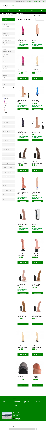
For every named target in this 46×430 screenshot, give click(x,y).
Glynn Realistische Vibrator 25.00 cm (36, 131)
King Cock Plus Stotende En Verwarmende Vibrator (37, 254)
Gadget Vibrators (5, 28)
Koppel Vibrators (5, 37)
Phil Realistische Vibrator (36, 39)
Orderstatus (37, 401)
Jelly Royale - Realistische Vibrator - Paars (23, 131)
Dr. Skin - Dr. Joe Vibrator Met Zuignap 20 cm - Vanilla (22, 223)
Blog (4, 401)
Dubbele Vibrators (6, 26)
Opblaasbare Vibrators (6, 47)
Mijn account (35, 1)
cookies (25, 428)
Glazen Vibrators (5, 31)
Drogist (26, 10)
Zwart (6, 107)
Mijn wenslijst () (41, 1)
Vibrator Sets (5, 73)
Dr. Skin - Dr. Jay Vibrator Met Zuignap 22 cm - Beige (22, 285)
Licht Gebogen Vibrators (7, 40)
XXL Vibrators (5, 79)
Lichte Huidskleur (6, 54)
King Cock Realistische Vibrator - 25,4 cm (23, 193)
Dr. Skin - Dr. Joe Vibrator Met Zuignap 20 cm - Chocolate (37, 162)
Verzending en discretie (16, 403)
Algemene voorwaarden (16, 426)
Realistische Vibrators (7, 51)
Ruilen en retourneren (15, 406)
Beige (6, 112)
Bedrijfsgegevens (6, 400)
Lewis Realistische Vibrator (22, 101)
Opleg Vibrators (5, 49)
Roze (6, 103)
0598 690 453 (17, 417)
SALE (41, 10)
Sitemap (37, 402)
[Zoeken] (25, 6)
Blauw (6, 98)
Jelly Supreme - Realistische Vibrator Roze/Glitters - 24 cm (22, 70)
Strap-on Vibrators (6, 66)
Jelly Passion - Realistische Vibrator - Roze (23, 39)
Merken (4, 404)
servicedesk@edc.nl (17, 419)
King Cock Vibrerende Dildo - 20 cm (22, 254)
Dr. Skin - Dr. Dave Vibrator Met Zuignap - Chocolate (23, 162)
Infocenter (26, 402)
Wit (6, 105)
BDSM (32, 10)
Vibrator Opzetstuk (6, 70)
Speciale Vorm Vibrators (7, 64)
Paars (6, 100)
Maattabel (26, 401)
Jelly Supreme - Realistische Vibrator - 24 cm (37, 70)
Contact (26, 400)
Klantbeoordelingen (31, 426)
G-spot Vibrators (5, 33)
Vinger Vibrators (5, 75)
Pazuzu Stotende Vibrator (36, 223)
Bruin (6, 110)
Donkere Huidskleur (6, 56)
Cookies (36, 400)
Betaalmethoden (17, 400)
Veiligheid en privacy (18, 401)
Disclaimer (22, 426)
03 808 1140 (17, 418)
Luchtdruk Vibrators (6, 42)
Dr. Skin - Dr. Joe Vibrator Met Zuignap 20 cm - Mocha (22, 315)
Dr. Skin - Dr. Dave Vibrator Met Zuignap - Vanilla (37, 315)
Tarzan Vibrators (5, 68)
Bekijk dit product (23, 47)
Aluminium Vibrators (6, 24)
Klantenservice (29, 1)
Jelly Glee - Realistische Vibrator (37, 346)
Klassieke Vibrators (6, 35)
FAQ (25, 404)
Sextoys (3, 10)
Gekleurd (4, 58)
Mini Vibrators (5, 44)
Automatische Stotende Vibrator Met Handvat (23, 377)
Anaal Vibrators (5, 22)
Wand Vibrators (5, 77)
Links (4, 402)
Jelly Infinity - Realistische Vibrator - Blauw (37, 101)
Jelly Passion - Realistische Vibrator (22, 346)
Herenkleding (19, 10)
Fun (37, 10)
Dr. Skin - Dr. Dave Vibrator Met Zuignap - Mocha (37, 285)
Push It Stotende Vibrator (36, 193)
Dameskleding (11, 10)
